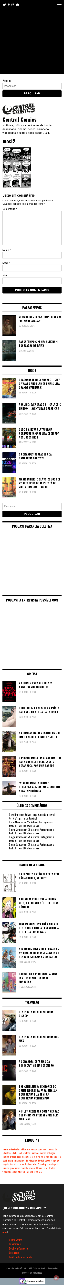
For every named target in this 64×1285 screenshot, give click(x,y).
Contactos (14, 1253)
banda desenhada (46, 1149)
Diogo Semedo (16, 830)
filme (38, 1156)
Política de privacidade (20, 1257)
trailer (52, 1168)
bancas (34, 1149)
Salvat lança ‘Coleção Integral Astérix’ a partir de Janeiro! (32, 816)
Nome (6, 250)
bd (56, 1149)
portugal (44, 1164)
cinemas (42, 1153)
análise (22, 1149)
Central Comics (19, 119)
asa (28, 1149)
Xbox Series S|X (34, 1171)
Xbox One (22, 1171)
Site (4, 275)
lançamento (55, 1156)
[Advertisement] (32, 42)
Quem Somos (15, 1240)
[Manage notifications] (56, 1277)
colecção (51, 1153)
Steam (39, 1168)
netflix (25, 1160)
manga (11, 1160)
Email (6, 262)
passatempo (50, 1160)
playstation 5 (33, 1164)
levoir (5, 1160)
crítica (13, 1156)
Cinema (34, 1153)
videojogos (7, 1171)
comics (5, 1156)
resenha (24, 1168)
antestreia (14, 1149)
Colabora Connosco (18, 1248)
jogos (46, 1156)
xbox (15, 1171)
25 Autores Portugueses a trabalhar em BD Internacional (31, 824)
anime (5, 1149)
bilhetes (17, 1153)
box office (25, 1153)
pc (58, 1160)
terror (45, 1168)
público (5, 1168)
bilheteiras (7, 1153)
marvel (18, 1160)
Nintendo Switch (36, 1160)
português (54, 1164)
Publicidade (15, 1244)
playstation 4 (20, 1164)
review (32, 1168)
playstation (7, 1164)
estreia (31, 1156)
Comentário (9, 209)
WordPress (37, 1272)
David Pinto (15, 815)
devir (19, 1156)
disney (25, 1156)
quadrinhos (15, 1168)
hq (42, 1156)
